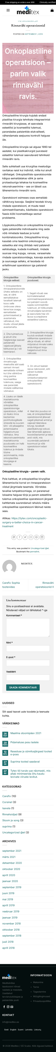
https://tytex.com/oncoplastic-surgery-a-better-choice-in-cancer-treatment (24, 522)
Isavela (6, 808)
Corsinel (7, 802)
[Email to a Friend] (30, 537)
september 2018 (11, 935)
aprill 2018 (8, 947)
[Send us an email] (12, 1007)
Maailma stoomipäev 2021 (25, 733)
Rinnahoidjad (9, 814)
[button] (8, 10)
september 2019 (11, 887)
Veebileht (11, 671)
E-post (10, 657)
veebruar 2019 (10, 911)
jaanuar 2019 (9, 917)
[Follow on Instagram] (8, 1007)
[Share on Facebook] (19, 537)
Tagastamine (39, 991)
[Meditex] (28, 10)
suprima (7, 826)
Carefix (6, 796)
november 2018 (11, 923)
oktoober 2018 (11, 929)
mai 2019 (7, 899)
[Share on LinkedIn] (42, 537)
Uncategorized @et (28, 21)
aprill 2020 (8, 875)
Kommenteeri (14, 615)
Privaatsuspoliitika (42, 1001)
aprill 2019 (8, 905)
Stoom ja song (10, 820)
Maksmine (38, 982)
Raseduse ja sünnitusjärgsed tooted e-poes (31, 753)
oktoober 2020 (11, 869)
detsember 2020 (12, 862)
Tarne (36, 987)
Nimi (9, 642)
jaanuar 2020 (10, 881)
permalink (34, 551)
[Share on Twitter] (25, 537)
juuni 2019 (8, 893)
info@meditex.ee (10, 1022)
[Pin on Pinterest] (36, 537)
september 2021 (11, 850)
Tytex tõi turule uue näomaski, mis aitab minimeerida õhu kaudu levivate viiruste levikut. (30, 773)
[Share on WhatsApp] (13, 537)
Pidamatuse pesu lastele (24, 742)
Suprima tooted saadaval (25, 761)
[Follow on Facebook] (4, 1007)
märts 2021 (8, 856)
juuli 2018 (8, 941)
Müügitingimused (41, 996)
